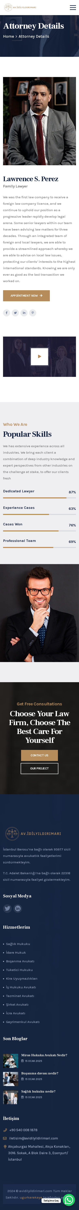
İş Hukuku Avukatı (21, 987)
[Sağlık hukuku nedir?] (10, 1097)
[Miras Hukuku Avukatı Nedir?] (10, 1061)
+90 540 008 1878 (23, 1130)
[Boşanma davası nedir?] (10, 1079)
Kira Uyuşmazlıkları (21, 978)
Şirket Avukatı (17, 1004)
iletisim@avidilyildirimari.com (33, 1138)
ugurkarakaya (31, 1197)
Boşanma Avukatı (20, 961)
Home (8, 36)
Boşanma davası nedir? (39, 1073)
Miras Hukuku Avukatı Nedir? (44, 1055)
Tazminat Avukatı (20, 996)
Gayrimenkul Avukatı (23, 1022)
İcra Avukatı (15, 1013)
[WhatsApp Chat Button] (69, 1200)
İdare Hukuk (16, 952)
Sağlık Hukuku (18, 944)
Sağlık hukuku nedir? (38, 1091)
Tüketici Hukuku (19, 970)
